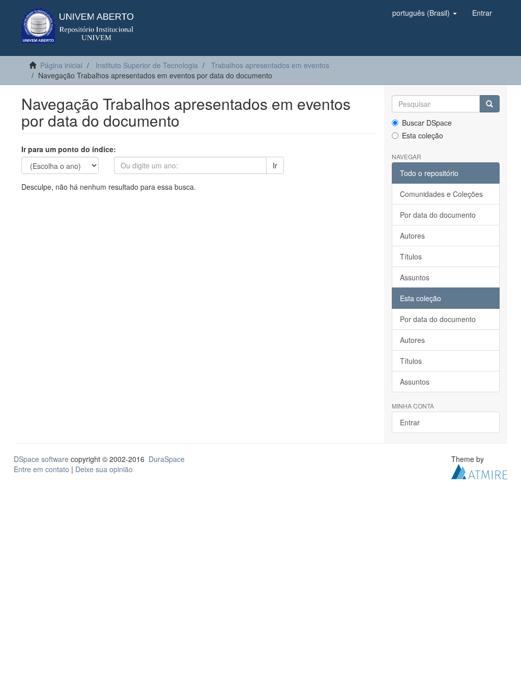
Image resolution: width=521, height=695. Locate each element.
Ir (275, 165)
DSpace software (41, 459)
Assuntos (414, 277)
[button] (425, 12)
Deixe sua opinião (104, 469)
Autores (412, 235)
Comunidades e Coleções (441, 194)
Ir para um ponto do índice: (68, 149)
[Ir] (489, 103)
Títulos (411, 256)
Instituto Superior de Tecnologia (147, 65)
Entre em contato (41, 469)
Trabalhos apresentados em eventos (270, 65)
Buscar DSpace (427, 123)
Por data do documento (438, 215)
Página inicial (61, 65)
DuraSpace (167, 459)
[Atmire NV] (479, 471)
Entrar (410, 422)
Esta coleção (422, 135)
